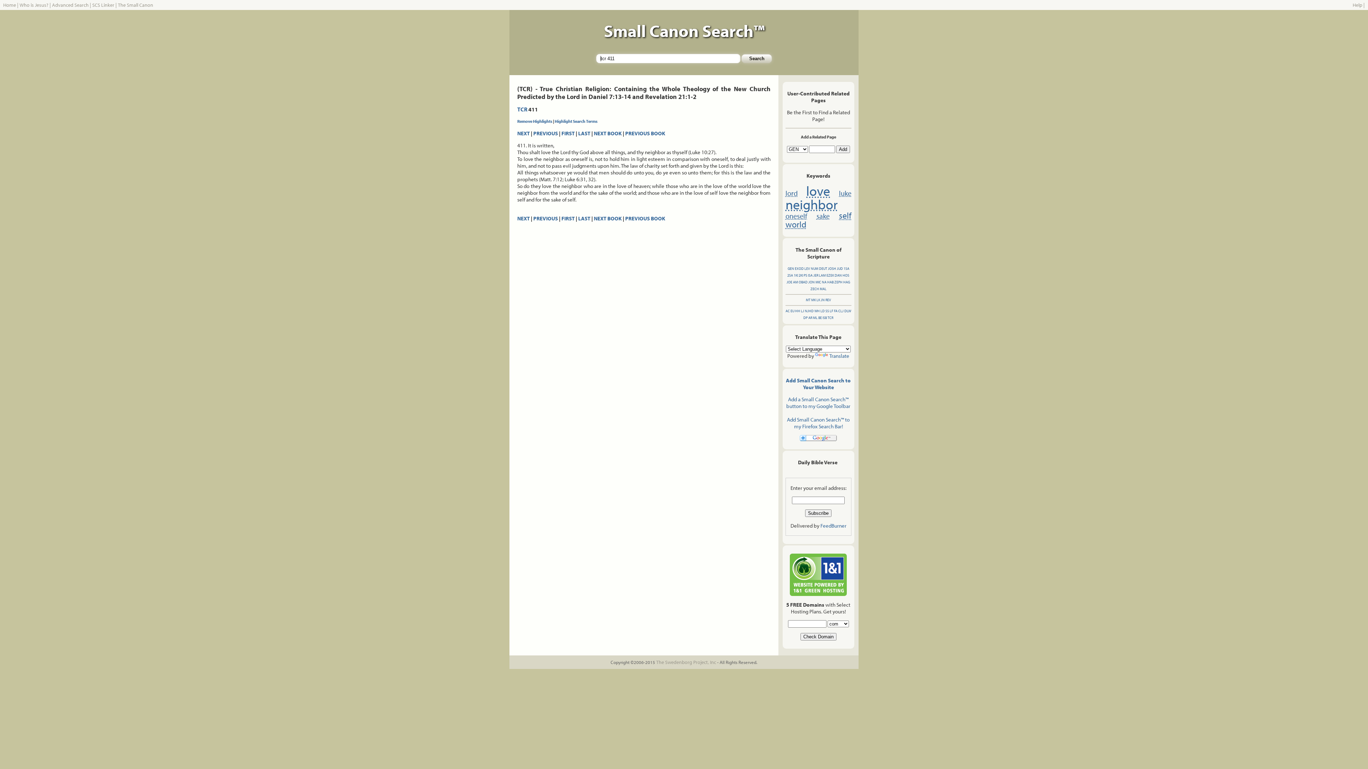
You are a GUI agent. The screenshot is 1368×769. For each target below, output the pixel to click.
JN (823, 300)
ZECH (814, 289)
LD (822, 311)
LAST (584, 133)
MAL (823, 289)
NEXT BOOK (608, 133)
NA (824, 282)
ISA (810, 275)
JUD (840, 268)
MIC (818, 282)
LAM (822, 275)
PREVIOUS (545, 133)
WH (817, 311)
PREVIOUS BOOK (645, 133)
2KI (801, 275)
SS (827, 311)
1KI (796, 275)
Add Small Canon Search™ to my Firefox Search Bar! (818, 423)
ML (815, 317)
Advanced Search (70, 5)
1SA (846, 268)
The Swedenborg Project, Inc (686, 662)
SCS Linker (103, 5)
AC (788, 311)
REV (828, 300)
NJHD (809, 311)
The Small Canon (135, 5)
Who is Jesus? (34, 5)
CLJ (841, 311)
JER (815, 275)
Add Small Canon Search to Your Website (818, 384)
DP (805, 317)
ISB (825, 317)
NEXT (523, 133)
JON (811, 282)
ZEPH (838, 282)
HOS (846, 275)
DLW (847, 311)
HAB (830, 282)
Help (1357, 5)
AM (795, 282)
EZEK (830, 275)
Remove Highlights (534, 121)
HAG (846, 282)
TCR (522, 109)
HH (797, 311)
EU (792, 311)
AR (810, 317)
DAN (838, 275)
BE (820, 317)
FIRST (568, 133)
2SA (790, 275)
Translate (839, 355)
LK (818, 300)
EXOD (799, 268)
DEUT (823, 268)
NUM (814, 268)
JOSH (832, 268)
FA (836, 311)
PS (805, 275)
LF (831, 311)
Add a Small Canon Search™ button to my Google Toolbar (818, 402)
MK (813, 300)
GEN (791, 268)
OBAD (803, 282)
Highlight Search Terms (576, 121)
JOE (789, 282)
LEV (807, 268)
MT (808, 300)
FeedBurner (833, 525)
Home (9, 5)
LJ (802, 311)
